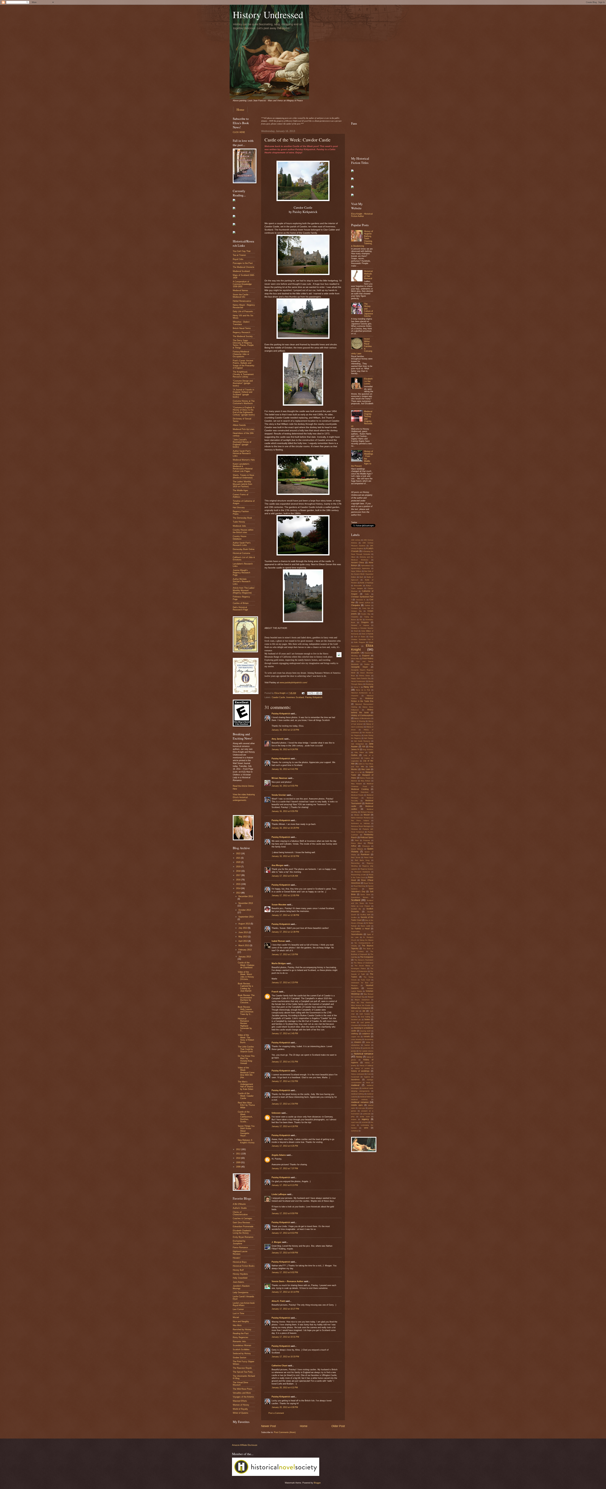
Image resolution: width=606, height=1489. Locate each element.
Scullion (354, 917)
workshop (354, 1131)
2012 (238, 1149)
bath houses (365, 1014)
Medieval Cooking (360, 789)
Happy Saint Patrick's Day (361, 678)
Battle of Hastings (366, 583)
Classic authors (364, 602)
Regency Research (241, 332)
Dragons (365, 622)
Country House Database (239, 537)
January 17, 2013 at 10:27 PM (285, 1309)
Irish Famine (368, 738)
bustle (353, 1022)
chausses (354, 1025)
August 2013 (244, 923)
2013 (238, 893)
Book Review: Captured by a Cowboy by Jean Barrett (245, 987)
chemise (364, 1025)
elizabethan (355, 1045)
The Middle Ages (240, 490)
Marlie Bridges (279, 963)
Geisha (366, 664)
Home (240, 109)
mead (368, 1082)
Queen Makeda (357, 849)
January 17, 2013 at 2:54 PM (285, 1104)
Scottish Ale (356, 909)
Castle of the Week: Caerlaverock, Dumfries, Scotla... (245, 1117)
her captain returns (366, 1051)
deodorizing (369, 1039)
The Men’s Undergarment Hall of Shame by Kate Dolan (245, 1085)
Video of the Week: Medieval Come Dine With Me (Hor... (246, 1072)
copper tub (355, 1036)
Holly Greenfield (240, 1278)
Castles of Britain (241, 603)
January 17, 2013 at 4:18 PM (285, 1126)
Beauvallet (358, 585)
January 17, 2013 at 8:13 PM (285, 1185)
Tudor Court (365, 980)
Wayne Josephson (362, 1000)
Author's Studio (240, 1208)
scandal (365, 1122)
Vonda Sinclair (279, 795)
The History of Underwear (363, 963)
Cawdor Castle (278, 697)
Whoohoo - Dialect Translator (241, 323)
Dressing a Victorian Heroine (362, 628)
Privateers (366, 846)
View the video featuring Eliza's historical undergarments (244, 797)
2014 (238, 888)
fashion (367, 1045)
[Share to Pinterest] (320, 693)
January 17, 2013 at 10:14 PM (285, 1292)
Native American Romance (361, 818)
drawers (357, 1042)
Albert (353, 557)
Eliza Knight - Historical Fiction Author (362, 215)
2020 (238, 862)
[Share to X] (314, 693)
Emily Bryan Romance (243, 1237)
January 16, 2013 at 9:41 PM (285, 769)
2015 (238, 884)
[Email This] (308, 693)
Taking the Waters (366, 940)
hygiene (367, 1077)
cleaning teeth (365, 1031)
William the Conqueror (360, 1008)
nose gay (361, 1108)
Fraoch (275, 991)
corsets (367, 1036)
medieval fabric (365, 1097)
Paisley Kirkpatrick (313, 697)
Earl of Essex (359, 636)
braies (367, 1019)
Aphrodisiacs (366, 565)
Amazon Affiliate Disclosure (244, 1445)
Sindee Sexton (239, 1357)
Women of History (241, 1405)
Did (360, 619)
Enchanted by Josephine (239, 1242)
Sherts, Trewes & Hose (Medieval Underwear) (243, 476)
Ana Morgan (277, 865)
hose (369, 1074)
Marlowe (354, 781)
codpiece (366, 1034)
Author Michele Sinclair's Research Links (241, 581)
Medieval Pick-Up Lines (243, 429)
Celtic (367, 594)
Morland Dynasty (367, 812)
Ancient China (357, 563)
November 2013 (245, 903)
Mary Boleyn (365, 781)
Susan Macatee (279, 904)
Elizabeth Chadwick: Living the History (242, 1231)
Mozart (236, 1317)
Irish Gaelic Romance (362, 741)
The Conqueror (366, 957)
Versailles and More (242, 1393)
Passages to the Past (243, 263)
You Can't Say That (241, 251)
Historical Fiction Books (244, 1266)
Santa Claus (365, 894)
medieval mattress (359, 1099)
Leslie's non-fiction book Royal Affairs (244, 1304)
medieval (355, 1085)
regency (365, 1119)
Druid (356, 631)
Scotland (355, 900)
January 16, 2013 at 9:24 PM (285, 749)
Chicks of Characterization (240, 1213)
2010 (238, 1158)
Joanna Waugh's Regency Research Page (241, 572)
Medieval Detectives (359, 792)
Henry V (357, 687)
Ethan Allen (355, 658)
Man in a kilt (356, 772)
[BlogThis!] (311, 693)
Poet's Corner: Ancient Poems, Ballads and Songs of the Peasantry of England (243, 364)
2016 (238, 879)
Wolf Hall (354, 1011)
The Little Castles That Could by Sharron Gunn (246, 1049)
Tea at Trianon (239, 255)
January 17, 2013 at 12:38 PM (285, 915)
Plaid (357, 840)
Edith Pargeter (359, 642)
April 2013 (243, 941)
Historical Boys (240, 1262)
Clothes (367, 605)
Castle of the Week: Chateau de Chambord (246, 965)
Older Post (338, 1426)
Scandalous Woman (242, 1345)
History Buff (238, 1270)
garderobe (367, 1048)
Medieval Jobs (239, 526)
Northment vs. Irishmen (360, 823)
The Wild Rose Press (242, 1389)
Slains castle (365, 926)
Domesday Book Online (243, 549)
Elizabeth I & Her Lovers (368, 381)
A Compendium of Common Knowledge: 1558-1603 (242, 284)
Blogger (317, 1483)
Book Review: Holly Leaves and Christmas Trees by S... (245, 1010)
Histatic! (236, 1258)
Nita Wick (237, 1325)
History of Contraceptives (362, 715)
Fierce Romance (240, 1247)
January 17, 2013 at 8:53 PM (285, 1233)
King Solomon (368, 749)
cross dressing (356, 1039)
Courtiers (354, 608)
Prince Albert (356, 843)
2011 (238, 1153)
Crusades (354, 617)
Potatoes (366, 840)
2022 (238, 853)
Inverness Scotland (295, 697)
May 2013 (243, 936)
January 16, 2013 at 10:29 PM (285, 828)
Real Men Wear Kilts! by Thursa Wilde (246, 1105)
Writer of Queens (240, 1413)
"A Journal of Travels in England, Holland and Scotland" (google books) (243, 393)
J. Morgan (276, 1242)
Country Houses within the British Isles (243, 531)
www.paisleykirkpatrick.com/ (293, 682)
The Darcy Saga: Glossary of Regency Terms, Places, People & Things (243, 344)
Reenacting (355, 863)
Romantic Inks (239, 1341)
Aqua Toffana (356, 571)
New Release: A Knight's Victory (246, 1141)
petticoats (366, 1114)
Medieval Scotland (241, 271)
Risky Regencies (240, 1337)
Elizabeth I (355, 653)
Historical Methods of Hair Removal (368, 275)
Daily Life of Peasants (243, 311)
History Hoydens (240, 1274)
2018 (238, 871)
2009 (238, 1162)
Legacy (367, 758)
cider (371, 1025)
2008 (238, 1167)
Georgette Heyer (359, 667)
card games (365, 1022)
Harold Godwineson (358, 681)
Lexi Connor (238, 1309)
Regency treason (367, 869)
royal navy (355, 1122)
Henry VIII (368, 687)
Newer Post (268, 1426)
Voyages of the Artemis (243, 1397)
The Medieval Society (243, 336)
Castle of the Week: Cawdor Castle (245, 1095)
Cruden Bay (365, 614)
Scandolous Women (359, 897)
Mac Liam (365, 769)
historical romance (363, 1053)
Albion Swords (239, 425)
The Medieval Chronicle (243, 267)
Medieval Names (240, 290)
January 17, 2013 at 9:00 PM (285, 1252)
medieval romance (359, 1102)
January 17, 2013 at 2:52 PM (285, 1081)
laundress (355, 1080)
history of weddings (360, 1071)
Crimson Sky (356, 611)
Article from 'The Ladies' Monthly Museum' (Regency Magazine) (244, 590)
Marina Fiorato (365, 778)
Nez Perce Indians (360, 820)
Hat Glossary (239, 507)
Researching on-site (358, 874)
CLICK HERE (239, 132)
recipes (353, 1119)
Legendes (355, 761)
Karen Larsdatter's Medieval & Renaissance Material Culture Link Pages (242, 467)
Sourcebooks (356, 934)
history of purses (362, 1068)
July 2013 (243, 928)
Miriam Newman (279, 778)
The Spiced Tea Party (243, 1372)
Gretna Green (364, 675)
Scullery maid (365, 914)
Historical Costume (241, 553)
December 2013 (245, 896)
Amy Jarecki (278, 739)
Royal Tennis (368, 883)
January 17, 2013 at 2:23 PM (285, 982)
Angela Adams (279, 1155)
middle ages (357, 1105)
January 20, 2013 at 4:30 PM (285, 1407)
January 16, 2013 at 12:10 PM (285, 730)
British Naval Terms (242, 328)
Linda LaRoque (279, 1194)
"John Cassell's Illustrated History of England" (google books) (242, 443)
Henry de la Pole (363, 690)
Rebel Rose (368, 857)
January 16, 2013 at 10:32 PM (285, 856)
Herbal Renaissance (242, 301)
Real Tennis (355, 857)
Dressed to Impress (360, 625)
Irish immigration (357, 744)
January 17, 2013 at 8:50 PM (285, 1213)
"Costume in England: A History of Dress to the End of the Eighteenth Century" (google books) (244, 411)
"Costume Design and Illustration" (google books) (243, 383)
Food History (367, 658)
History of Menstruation (362, 718)
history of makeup (366, 1065)
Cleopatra (355, 605)
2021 (238, 858)
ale (363, 1011)
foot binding (355, 1048)
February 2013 (245, 950)
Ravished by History (242, 1329)
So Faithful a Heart (360, 929)
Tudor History (239, 522)
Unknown (276, 1113)
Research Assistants (362, 872)
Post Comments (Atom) (285, 1432)
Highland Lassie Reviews (240, 1252)
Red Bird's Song (362, 860)
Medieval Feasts (357, 795)
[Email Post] (303, 693)
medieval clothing (357, 1094)
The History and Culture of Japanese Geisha (368, 310)
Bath (361, 577)
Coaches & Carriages (242, 1218)
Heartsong (369, 684)
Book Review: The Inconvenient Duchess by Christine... (246, 999)
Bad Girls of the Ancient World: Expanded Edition (362, 574)
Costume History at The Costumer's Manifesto (244, 402)
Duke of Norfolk (367, 634)
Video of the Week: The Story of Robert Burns (246, 1038)
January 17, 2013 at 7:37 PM (285, 1168)
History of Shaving (358, 721)
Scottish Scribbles (241, 1349)
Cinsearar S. (360, 600)
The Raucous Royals (242, 1368)
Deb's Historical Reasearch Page (240, 608)
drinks (368, 1042)
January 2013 (244, 956)
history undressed (357, 1074)
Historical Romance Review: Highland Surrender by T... (245, 1024)
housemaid (355, 1077)
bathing (354, 1017)
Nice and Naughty (241, 1321)
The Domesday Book (242, 518)
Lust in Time (238, 1313)
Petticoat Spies (366, 837)
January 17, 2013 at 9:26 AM (285, 876)
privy (352, 1116)
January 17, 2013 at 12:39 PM (285, 932)
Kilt (363, 747)
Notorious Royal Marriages (361, 826)
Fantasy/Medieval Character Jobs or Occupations (241, 354)
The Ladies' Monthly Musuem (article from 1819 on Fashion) (242, 484)
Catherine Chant (279, 1365)
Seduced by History (242, 1353)
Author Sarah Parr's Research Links (242, 544)
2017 (238, 875)
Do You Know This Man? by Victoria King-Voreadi (246, 1059)
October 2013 (244, 910)
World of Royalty (240, 1409)
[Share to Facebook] (317, 693)
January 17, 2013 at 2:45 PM (285, 1033)
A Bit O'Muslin (239, 1204)
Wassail (370, 997)
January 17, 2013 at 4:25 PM (285, 1146)
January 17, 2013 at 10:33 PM (285, 1356)
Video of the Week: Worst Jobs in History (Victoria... (246, 975)
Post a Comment (276, 1413)
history (359, 1057)
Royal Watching (359, 886)
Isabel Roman (278, 941)
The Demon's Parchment (363, 960)
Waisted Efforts (240, 1401)
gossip (353, 1051)
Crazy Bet (366, 608)
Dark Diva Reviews (241, 1222)
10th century (355, 540)
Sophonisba (355, 931)
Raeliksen (365, 854)
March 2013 (244, 945)
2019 (238, 866)
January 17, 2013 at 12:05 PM (285, 895)
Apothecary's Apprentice (360, 568)
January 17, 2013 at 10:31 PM (285, 1337)
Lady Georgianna (240, 1292)
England (365, 656)
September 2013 (245, 917)
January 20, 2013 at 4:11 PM (285, 1387)
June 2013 (243, 932)
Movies (356, 815)
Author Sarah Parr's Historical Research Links (242, 453)
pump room (365, 1116)
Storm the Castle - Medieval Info (241, 295)
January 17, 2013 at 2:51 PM (285, 1061)
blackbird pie (356, 1019)
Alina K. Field (278, 1301)
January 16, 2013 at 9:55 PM (285, 786)
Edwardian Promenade (243, 1226)
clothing (354, 1034)
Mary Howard (356, 783)
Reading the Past (241, 1333)
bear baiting (365, 1017)
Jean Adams (238, 1282)
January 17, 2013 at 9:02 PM (285, 1272)
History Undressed (268, 14)
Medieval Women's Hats (244, 460)
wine (366, 1128)
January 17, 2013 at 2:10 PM (285, 954)
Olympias (354, 829)
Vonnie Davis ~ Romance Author (287, 1281)
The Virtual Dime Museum (240, 1383)
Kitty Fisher (359, 752)
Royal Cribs (238, 259)
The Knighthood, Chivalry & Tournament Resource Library (243, 374)
